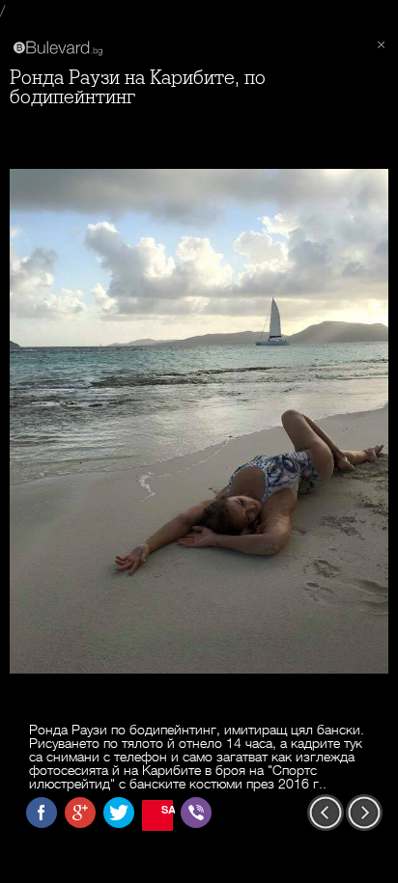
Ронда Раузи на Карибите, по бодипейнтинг (138, 87)
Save (167, 809)
